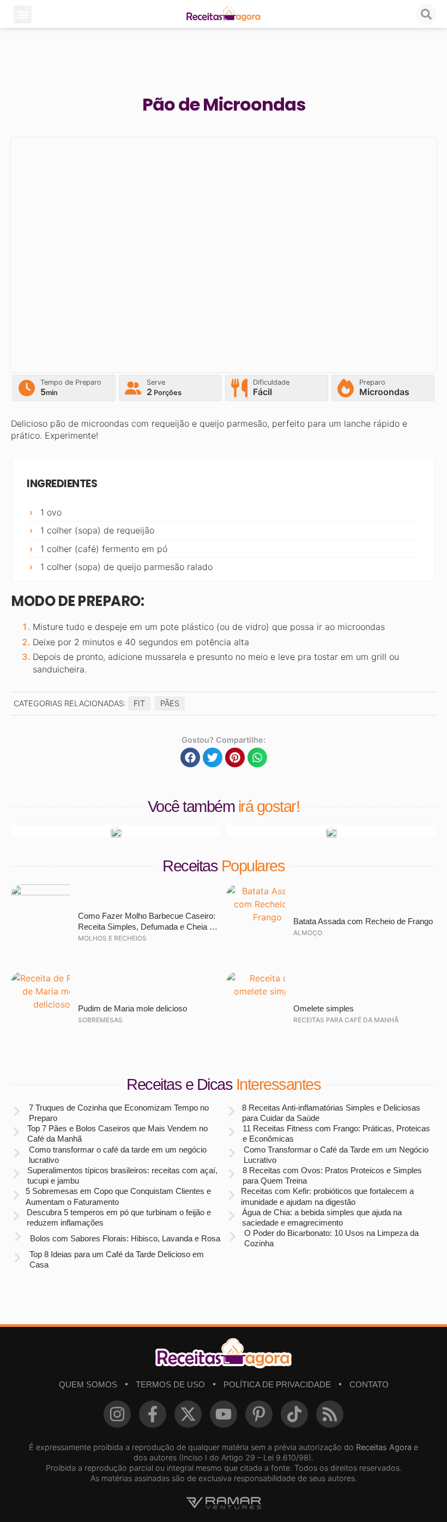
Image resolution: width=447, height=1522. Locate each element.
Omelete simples (323, 1008)
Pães (169, 703)
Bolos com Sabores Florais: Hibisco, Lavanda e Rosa (125, 1238)
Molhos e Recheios (112, 938)
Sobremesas (100, 1020)
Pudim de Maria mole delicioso (132, 1008)
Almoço (307, 933)
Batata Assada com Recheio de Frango (363, 921)
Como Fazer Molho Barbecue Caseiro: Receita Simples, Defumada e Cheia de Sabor (148, 926)
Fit (139, 703)
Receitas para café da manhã (345, 1020)
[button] (23, 14)
